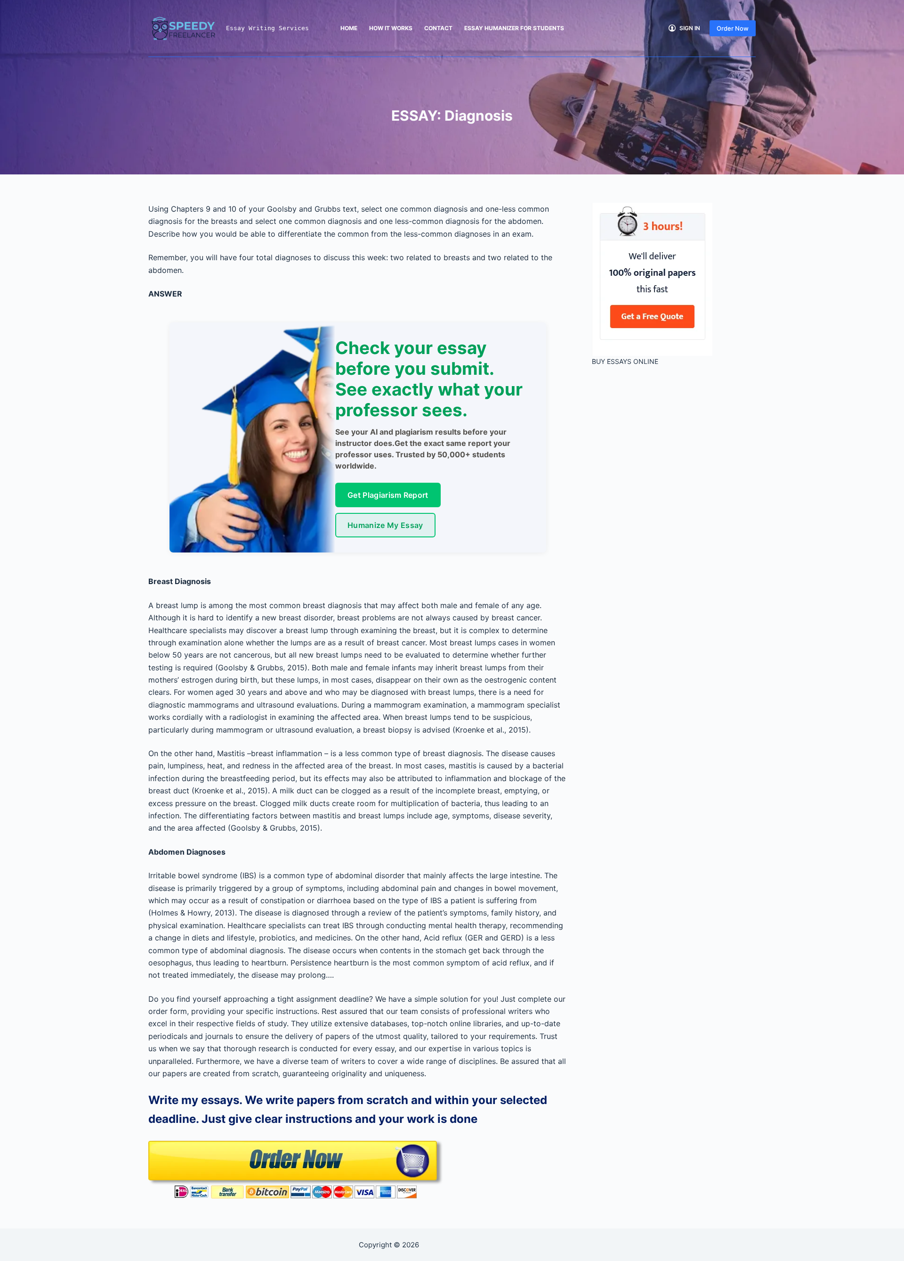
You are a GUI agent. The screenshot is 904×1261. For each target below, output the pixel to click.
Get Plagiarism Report (387, 495)
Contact (438, 28)
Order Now (733, 28)
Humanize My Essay (385, 525)
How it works (390, 28)
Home (348, 28)
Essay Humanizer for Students (514, 28)
